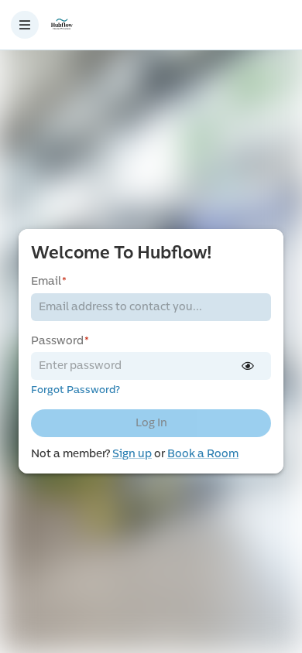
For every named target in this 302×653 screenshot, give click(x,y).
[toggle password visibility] (248, 366)
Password (60, 340)
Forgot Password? (75, 390)
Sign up (132, 453)
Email (49, 281)
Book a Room (203, 453)
